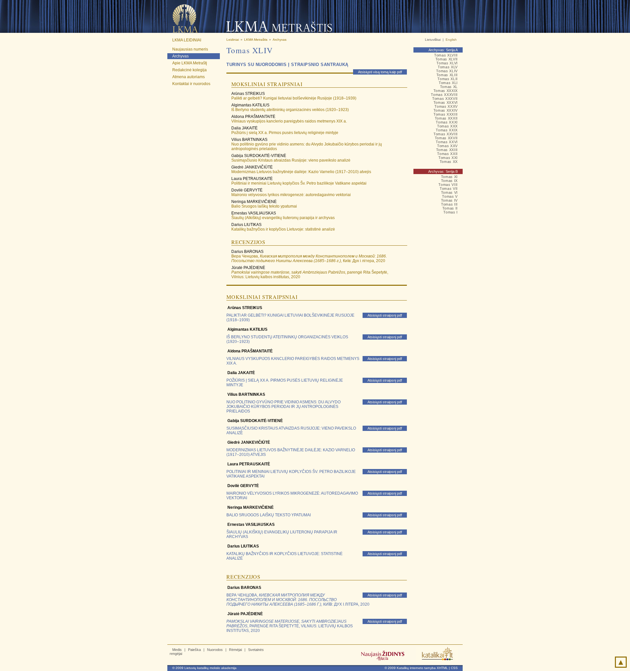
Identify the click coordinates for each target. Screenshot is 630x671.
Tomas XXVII (446, 138)
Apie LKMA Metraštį (189, 63)
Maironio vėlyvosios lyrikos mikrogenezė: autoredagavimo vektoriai (291, 194)
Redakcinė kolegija (189, 70)
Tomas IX (449, 181)
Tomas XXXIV (445, 110)
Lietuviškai (433, 39)
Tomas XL (449, 87)
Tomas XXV (447, 146)
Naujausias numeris (190, 49)
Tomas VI (449, 192)
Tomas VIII (448, 185)
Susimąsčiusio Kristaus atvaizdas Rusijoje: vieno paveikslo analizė (290, 160)
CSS (454, 668)
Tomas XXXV (446, 106)
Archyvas (180, 56)
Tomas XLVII (446, 59)
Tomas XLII (447, 79)
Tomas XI (449, 177)
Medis (177, 650)
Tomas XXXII (446, 118)
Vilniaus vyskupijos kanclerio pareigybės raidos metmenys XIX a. (289, 121)
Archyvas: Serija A (443, 50)
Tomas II (450, 208)
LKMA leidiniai (186, 40)
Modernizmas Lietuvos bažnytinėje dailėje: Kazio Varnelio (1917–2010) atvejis (301, 171)
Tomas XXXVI (445, 102)
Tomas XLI (448, 83)
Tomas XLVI (447, 63)
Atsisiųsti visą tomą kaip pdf (380, 72)
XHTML (442, 668)
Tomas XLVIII (446, 55)
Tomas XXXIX (445, 91)
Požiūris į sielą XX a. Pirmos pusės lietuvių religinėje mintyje (284, 132)
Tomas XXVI (447, 142)
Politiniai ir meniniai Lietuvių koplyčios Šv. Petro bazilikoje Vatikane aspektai (299, 183)
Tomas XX (449, 162)
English (451, 39)
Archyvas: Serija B (443, 171)
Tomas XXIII (447, 150)
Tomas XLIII (447, 75)
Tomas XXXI (447, 122)
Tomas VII (449, 188)
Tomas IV (449, 200)
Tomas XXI (448, 158)
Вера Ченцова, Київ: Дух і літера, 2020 (309, 258)
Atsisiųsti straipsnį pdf (385, 315)
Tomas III (449, 204)
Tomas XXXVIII (444, 95)
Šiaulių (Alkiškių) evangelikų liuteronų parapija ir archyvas (283, 217)
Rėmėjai (235, 650)
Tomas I (450, 212)
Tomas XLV (448, 67)
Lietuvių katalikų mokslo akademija (210, 668)
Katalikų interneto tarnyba (416, 668)
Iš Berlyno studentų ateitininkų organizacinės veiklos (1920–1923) (290, 109)
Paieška (194, 650)
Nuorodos (215, 650)
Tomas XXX (447, 126)
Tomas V (450, 196)
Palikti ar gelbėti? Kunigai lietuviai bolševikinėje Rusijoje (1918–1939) (293, 98)
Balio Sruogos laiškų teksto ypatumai (264, 206)
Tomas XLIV (447, 71)
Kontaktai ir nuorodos (191, 83)
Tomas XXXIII (445, 114)
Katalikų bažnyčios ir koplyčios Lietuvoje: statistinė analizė (283, 229)
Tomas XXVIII (445, 134)
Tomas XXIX (447, 130)
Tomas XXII (447, 154)
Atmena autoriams (188, 77)
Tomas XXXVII (445, 99)
